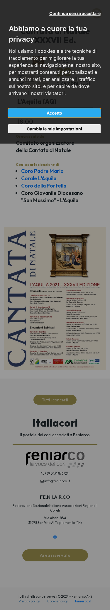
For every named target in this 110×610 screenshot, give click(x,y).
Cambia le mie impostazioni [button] (54, 128)
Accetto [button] (54, 112)
